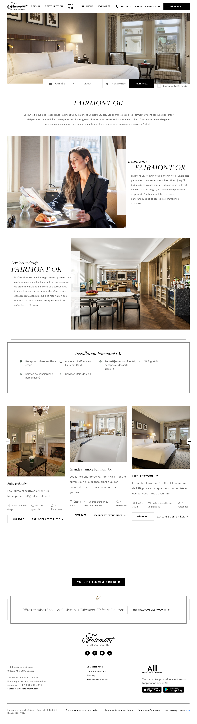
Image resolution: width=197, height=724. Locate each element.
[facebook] (87, 653)
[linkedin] (109, 653)
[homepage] (19, 6)
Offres (138, 6)
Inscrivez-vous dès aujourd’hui (151, 609)
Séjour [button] (35, 6)
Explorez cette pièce (46, 519)
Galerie (126, 6)
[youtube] (102, 653)
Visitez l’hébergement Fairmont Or (98, 581)
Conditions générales (149, 710)
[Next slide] (190, 441)
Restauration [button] (54, 6)
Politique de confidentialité (119, 710)
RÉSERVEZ (18, 519)
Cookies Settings (177, 711)
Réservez (142, 83)
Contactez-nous (95, 666)
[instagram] (94, 653)
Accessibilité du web (97, 679)
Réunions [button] (87, 6)
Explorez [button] (104, 6)
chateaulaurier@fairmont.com (22, 688)
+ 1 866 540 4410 (32, 684)
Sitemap (91, 675)
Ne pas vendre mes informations (83, 710)
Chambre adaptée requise (175, 86)
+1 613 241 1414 (30, 677)
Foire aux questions (97, 671)
